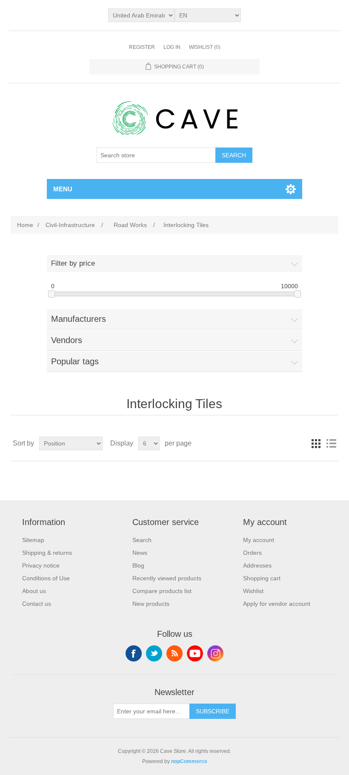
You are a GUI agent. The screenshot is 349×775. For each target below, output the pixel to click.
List (331, 443)
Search (234, 155)
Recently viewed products (166, 578)
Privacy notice (41, 565)
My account (258, 540)
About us (34, 591)
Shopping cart (261, 578)
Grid (316, 443)
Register (142, 47)
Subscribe (212, 711)
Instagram (215, 653)
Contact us (36, 603)
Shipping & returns (47, 552)
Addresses (257, 565)
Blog (138, 565)
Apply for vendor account (276, 603)
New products (150, 603)
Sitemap (33, 540)
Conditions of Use (46, 578)
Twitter (154, 653)
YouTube (195, 653)
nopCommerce (189, 761)
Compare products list (162, 591)
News (139, 552)
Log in (171, 47)
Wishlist (253, 591)
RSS (174, 653)
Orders (252, 552)
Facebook (134, 653)
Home (25, 224)
